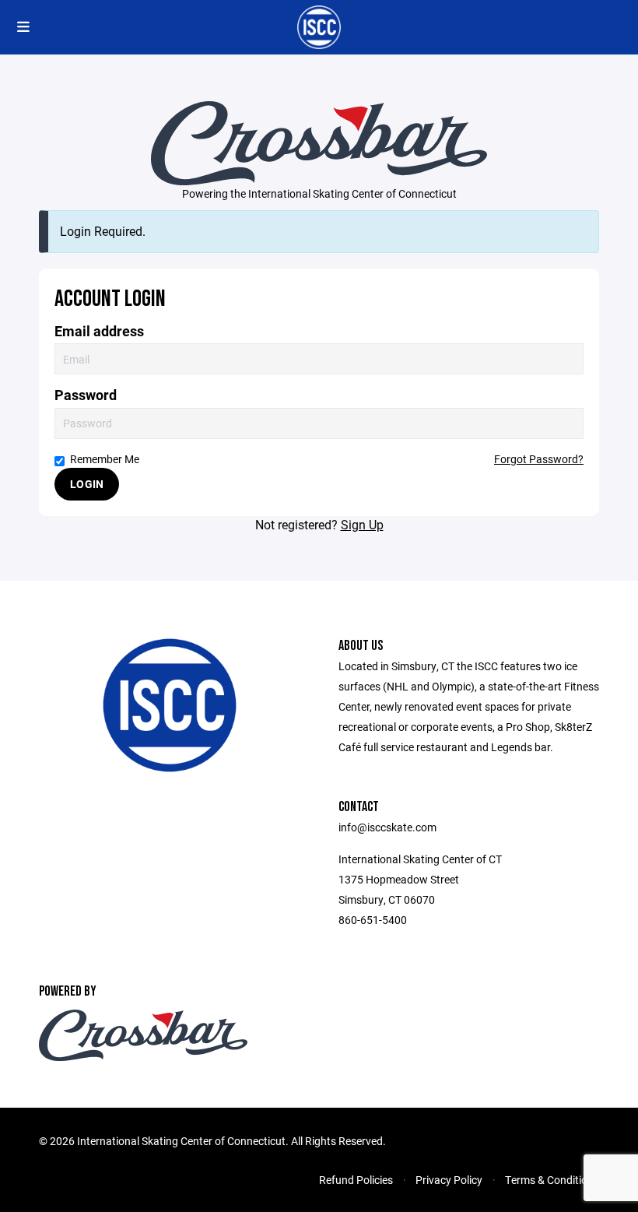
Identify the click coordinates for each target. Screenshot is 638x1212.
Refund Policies (356, 1179)
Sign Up (362, 524)
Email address (99, 331)
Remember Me (104, 458)
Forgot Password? (539, 458)
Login (86, 483)
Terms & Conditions (552, 1179)
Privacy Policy (448, 1179)
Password (85, 395)
